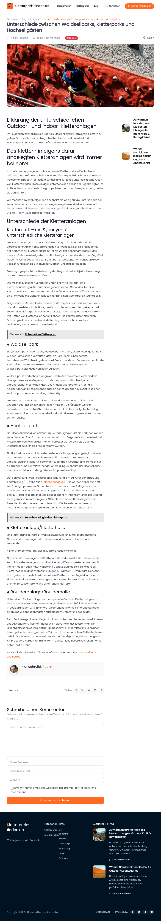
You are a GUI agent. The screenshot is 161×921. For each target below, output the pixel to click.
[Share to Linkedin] (88, 690)
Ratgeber (35, 19)
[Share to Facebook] (76, 690)
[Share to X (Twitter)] (82, 690)
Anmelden (114, 6)
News (61, 853)
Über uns (63, 858)
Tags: (16, 690)
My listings (64, 843)
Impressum (121, 911)
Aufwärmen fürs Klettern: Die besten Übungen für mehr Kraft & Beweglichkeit (141, 128)
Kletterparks (82, 6)
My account (63, 831)
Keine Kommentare (121, 859)
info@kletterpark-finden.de (25, 840)
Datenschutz (103, 911)
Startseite (12, 19)
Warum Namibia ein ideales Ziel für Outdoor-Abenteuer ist (142, 156)
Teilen (150, 38)
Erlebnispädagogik (54, 482)
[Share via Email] (94, 690)
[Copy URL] (101, 690)
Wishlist (63, 838)
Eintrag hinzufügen (141, 6)
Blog (96, 6)
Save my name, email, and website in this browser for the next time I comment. (55, 790)
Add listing (64, 848)
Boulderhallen (64, 6)
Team (47, 666)
